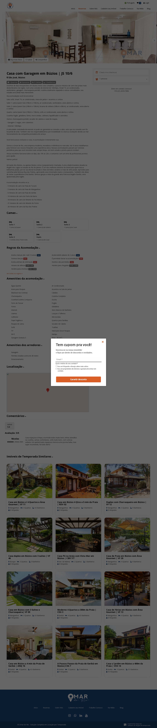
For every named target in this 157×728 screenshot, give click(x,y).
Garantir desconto (78, 379)
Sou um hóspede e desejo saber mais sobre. (72, 366)
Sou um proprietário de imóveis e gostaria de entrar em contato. (76, 370)
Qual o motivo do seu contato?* (67, 363)
